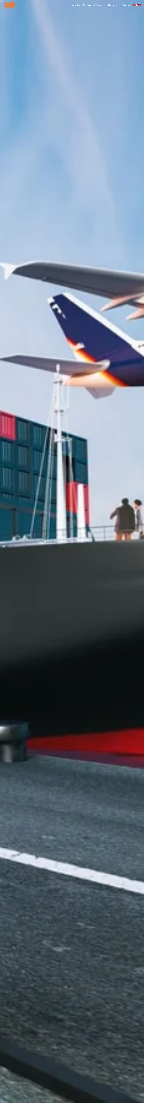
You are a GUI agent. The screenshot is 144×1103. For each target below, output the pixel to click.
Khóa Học (126, 5)
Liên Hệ (116, 5)
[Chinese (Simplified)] (134, 5)
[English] (136, 5)
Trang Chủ (75, 5)
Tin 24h (108, 5)
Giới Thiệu (86, 5)
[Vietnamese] (139, 5)
